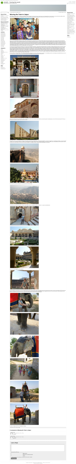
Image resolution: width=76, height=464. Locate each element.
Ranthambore (3, 60)
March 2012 (2, 40)
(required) (25, 453)
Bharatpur (2, 51)
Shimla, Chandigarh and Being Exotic (71, 27)
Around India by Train (70, 30)
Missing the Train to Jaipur (71, 23)
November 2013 (3, 34)
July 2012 (2, 37)
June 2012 (2, 38)
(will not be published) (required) (28, 454)
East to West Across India (4, 17)
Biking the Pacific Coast (4, 52)
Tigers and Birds (70, 21)
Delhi (2, 53)
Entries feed (2, 67)
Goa (1, 54)
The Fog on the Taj (70, 20)
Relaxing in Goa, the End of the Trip (4, 23)
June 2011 (2, 46)
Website (24, 455)
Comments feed (3, 68)
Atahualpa (41, 463)
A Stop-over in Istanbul (71, 29)
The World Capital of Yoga (62, 12)
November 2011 (3, 43)
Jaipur (19, 427)
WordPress (38, 463)
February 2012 (3, 41)
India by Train (3, 55)
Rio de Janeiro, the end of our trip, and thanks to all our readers (71, 32)
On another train (3, 59)
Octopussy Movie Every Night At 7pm (4, 28)
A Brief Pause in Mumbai (4, 16)
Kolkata (2, 57)
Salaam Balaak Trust (52, 16)
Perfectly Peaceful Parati (71, 33)
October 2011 (3, 44)
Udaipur (2, 62)
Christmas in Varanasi (70, 19)
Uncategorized (3, 63)
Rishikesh (2, 61)
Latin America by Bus (4, 58)
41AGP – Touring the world (12, 2)
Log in (2, 66)
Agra (2, 49)
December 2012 (3, 35)
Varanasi (2, 64)
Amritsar (2, 50)
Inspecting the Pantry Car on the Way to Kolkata (5, 18)
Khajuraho (2, 56)
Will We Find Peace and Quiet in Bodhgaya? (4, 20)
